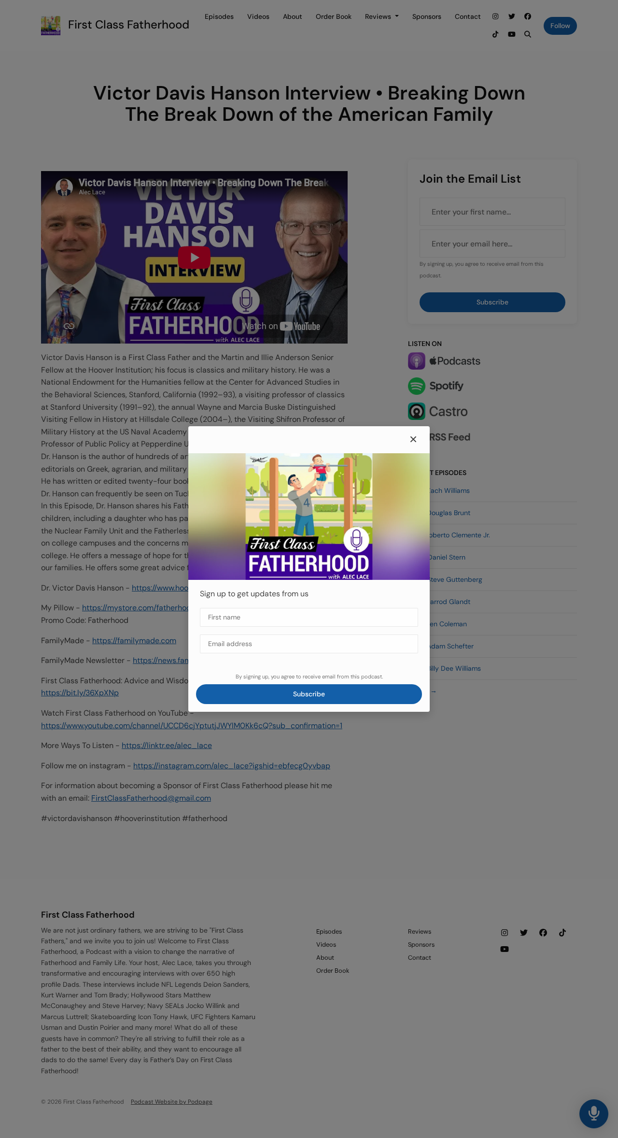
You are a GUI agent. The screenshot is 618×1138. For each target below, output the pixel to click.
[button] (413, 440)
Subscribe (309, 694)
